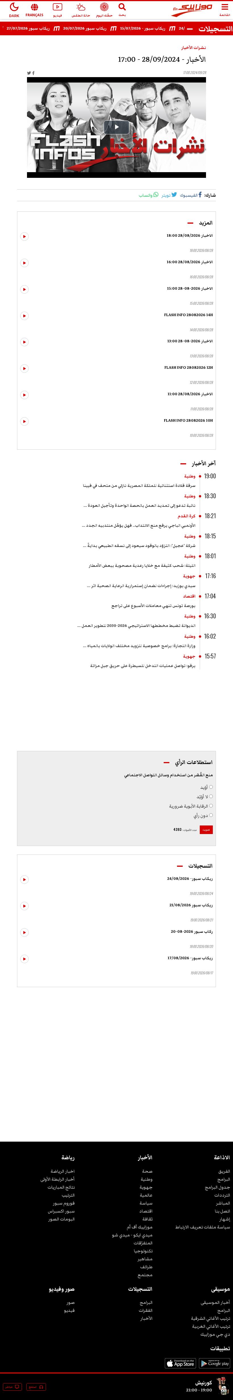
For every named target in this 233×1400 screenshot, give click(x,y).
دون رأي (201, 815)
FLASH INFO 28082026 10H (188, 420)
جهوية (189, 576)
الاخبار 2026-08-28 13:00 (190, 341)
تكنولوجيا (143, 1250)
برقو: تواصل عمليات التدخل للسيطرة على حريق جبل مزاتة (142, 666)
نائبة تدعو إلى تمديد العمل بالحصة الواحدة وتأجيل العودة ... (139, 506)
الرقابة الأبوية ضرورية (188, 806)
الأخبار (146, 1318)
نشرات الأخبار (193, 48)
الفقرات (146, 1310)
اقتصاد (189, 596)
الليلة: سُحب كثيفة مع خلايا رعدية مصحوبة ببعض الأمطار (142, 566)
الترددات (222, 1195)
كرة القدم (186, 516)
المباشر (223, 1203)
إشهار (224, 1219)
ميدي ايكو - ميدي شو (132, 1235)
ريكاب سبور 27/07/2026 (38, 28)
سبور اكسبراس (61, 1211)
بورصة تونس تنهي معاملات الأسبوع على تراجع (153, 606)
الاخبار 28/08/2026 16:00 (190, 262)
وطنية (189, 476)
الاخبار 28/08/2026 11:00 (190, 394)
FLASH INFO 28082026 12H (189, 368)
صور (70, 1302)
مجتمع (145, 1274)
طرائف (146, 1266)
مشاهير (145, 1258)
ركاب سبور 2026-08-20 (192, 931)
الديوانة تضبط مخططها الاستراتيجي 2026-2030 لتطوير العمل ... (136, 626)
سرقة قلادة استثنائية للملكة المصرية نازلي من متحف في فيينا (139, 486)
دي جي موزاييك (215, 1334)
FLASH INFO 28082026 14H (188, 315)
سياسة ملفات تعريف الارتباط (202, 1227)
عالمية (146, 1195)
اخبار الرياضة (63, 1171)
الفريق (224, 1171)
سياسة (146, 1203)
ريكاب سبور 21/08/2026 (191, 905)
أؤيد (204, 787)
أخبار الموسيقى (215, 1302)
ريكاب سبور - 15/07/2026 (152, 28)
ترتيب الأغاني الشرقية (210, 1318)
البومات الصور (61, 1219)
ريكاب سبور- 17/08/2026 (190, 958)
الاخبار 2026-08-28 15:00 (190, 288)
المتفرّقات (143, 1243)
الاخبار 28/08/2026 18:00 (190, 235)
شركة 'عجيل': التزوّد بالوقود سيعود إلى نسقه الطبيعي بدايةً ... (139, 546)
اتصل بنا (222, 1211)
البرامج (223, 1179)
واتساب (146, 195)
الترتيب (68, 1195)
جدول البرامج (217, 1187)
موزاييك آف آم (140, 1227)
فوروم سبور (64, 1203)
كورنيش (203, 1383)
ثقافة (147, 1219)
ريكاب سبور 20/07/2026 (94, 28)
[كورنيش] (223, 1393)
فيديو (69, 1310)
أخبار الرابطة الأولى (57, 1179)
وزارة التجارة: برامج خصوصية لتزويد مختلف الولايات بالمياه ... (139, 646)
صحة (147, 1171)
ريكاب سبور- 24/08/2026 (190, 879)
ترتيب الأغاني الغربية (211, 1326)
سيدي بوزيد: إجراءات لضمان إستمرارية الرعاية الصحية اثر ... (141, 586)
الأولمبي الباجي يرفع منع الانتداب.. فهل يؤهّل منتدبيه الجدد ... (138, 525)
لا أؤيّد (202, 796)
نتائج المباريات (61, 1187)
